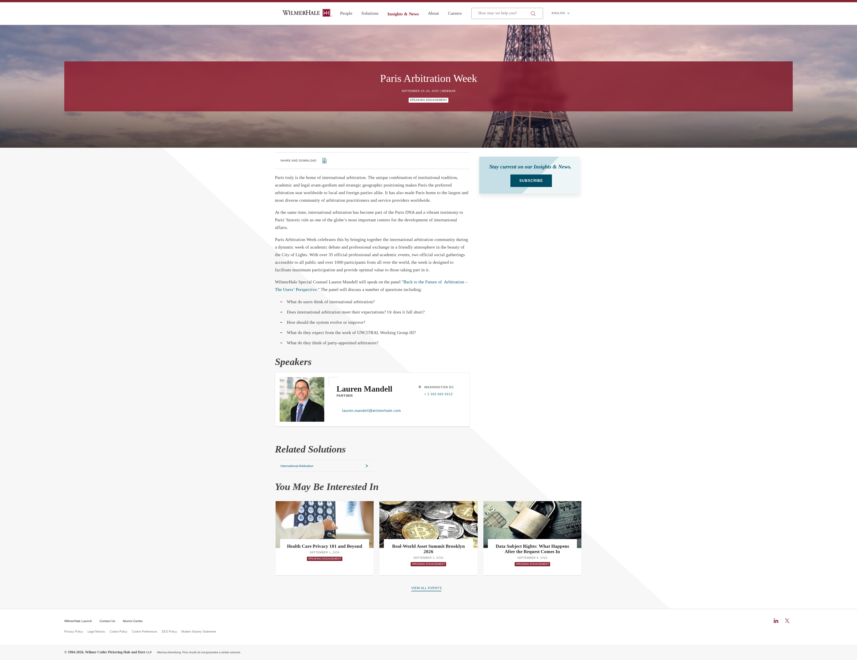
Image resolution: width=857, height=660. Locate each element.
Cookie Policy (118, 631)
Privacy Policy (73, 631)
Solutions (370, 13)
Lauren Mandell (364, 388)
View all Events (426, 588)
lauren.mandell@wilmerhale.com (368, 411)
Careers (455, 13)
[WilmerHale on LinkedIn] (776, 620)
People (346, 13)
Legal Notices (96, 631)
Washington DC (439, 387)
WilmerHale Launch (78, 621)
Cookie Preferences (144, 631)
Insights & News (403, 13)
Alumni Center (133, 621)
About (433, 13)
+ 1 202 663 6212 (438, 394)
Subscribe (531, 181)
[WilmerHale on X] (787, 620)
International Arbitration (297, 466)
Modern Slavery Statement (198, 631)
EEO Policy (169, 631)
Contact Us (107, 621)
